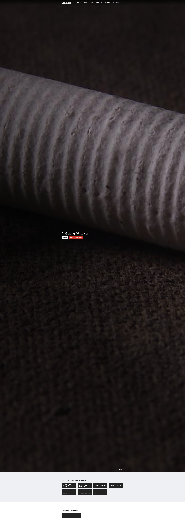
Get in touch (64, 237)
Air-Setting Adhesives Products (76, 237)
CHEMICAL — (121, 469)
